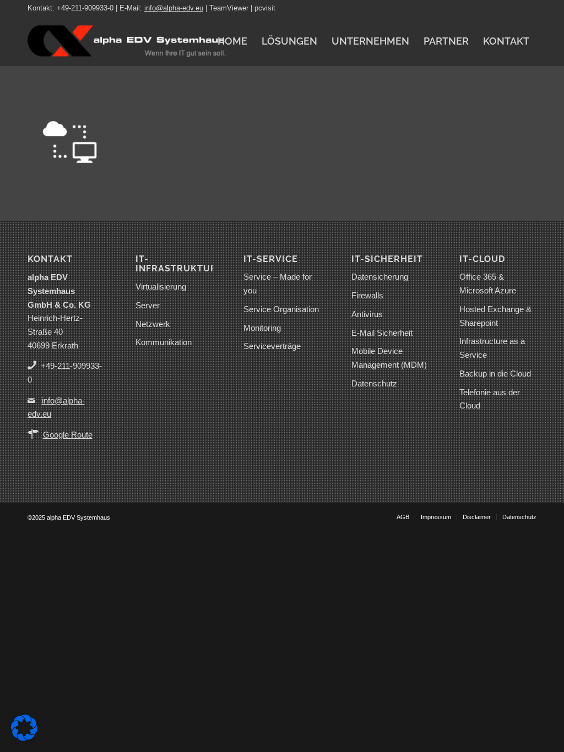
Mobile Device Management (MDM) (389, 357)
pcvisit (264, 8)
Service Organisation (281, 309)
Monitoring (262, 328)
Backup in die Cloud (495, 373)
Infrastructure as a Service (492, 347)
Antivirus (367, 314)
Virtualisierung (160, 286)
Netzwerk (152, 324)
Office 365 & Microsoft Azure (487, 283)
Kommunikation (163, 342)
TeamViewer (228, 8)
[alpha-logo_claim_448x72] (127, 41)
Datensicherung (379, 276)
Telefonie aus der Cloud (489, 399)
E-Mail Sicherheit (382, 332)
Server (147, 305)
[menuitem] (232, 41)
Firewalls (367, 295)
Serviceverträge (272, 346)
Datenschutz (374, 383)
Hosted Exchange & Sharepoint (495, 316)
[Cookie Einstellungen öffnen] (24, 738)
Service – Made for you (277, 283)
